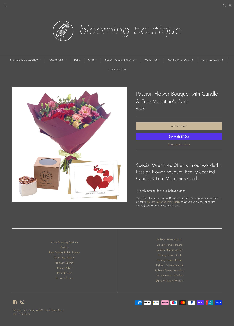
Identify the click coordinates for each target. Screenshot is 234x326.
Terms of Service (64, 278)
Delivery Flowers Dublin (169, 240)
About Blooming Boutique (64, 242)
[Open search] (5, 5)
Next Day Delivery (64, 263)
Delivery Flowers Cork (169, 255)
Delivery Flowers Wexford (169, 275)
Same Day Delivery (64, 257)
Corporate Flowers (181, 59)
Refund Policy (64, 273)
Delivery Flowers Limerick (169, 265)
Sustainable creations (119, 59)
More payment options (179, 144)
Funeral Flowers (213, 59)
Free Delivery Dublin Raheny (64, 252)
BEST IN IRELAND (21, 314)
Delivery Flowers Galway (170, 250)
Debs (77, 59)
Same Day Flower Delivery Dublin (162, 202)
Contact (64, 247)
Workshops (115, 69)
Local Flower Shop (54, 310)
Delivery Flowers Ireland (169, 245)
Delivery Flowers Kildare (169, 260)
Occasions (56, 59)
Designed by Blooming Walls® (28, 310)
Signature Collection (24, 59)
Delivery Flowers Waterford (169, 270)
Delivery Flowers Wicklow (169, 281)
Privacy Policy (64, 268)
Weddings (151, 59)
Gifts (91, 59)
